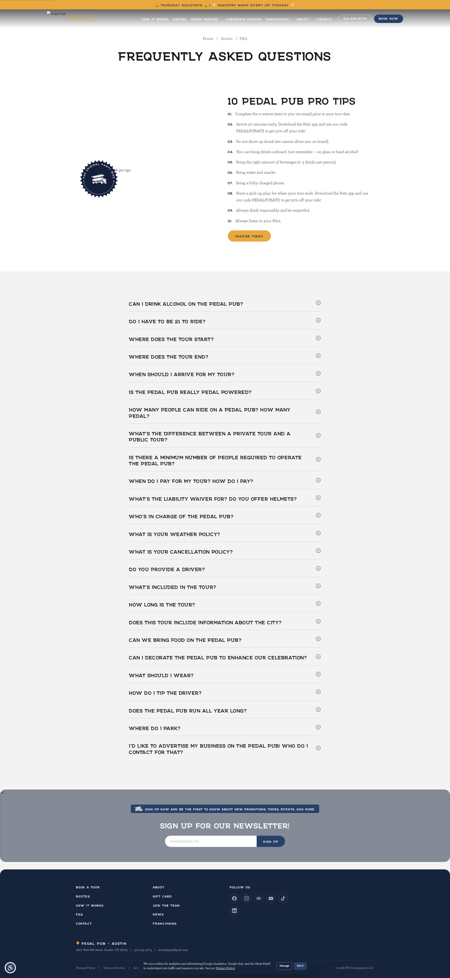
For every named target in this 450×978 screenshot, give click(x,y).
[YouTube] (271, 898)
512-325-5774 (143, 950)
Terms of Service (114, 968)
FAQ (79, 914)
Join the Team (166, 905)
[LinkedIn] (234, 910)
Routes (180, 19)
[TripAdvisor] (258, 898)
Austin (226, 39)
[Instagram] (246, 898)
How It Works (155, 19)
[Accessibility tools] (10, 967)
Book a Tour (88, 887)
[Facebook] (234, 898)
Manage (284, 965)
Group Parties (204, 19)
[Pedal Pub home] (56, 18)
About (302, 19)
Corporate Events (243, 19)
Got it (300, 965)
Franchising (277, 19)
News (158, 914)
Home (208, 39)
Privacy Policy (85, 968)
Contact (324, 19)
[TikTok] (283, 898)
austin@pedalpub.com (173, 950)
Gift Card (162, 896)
